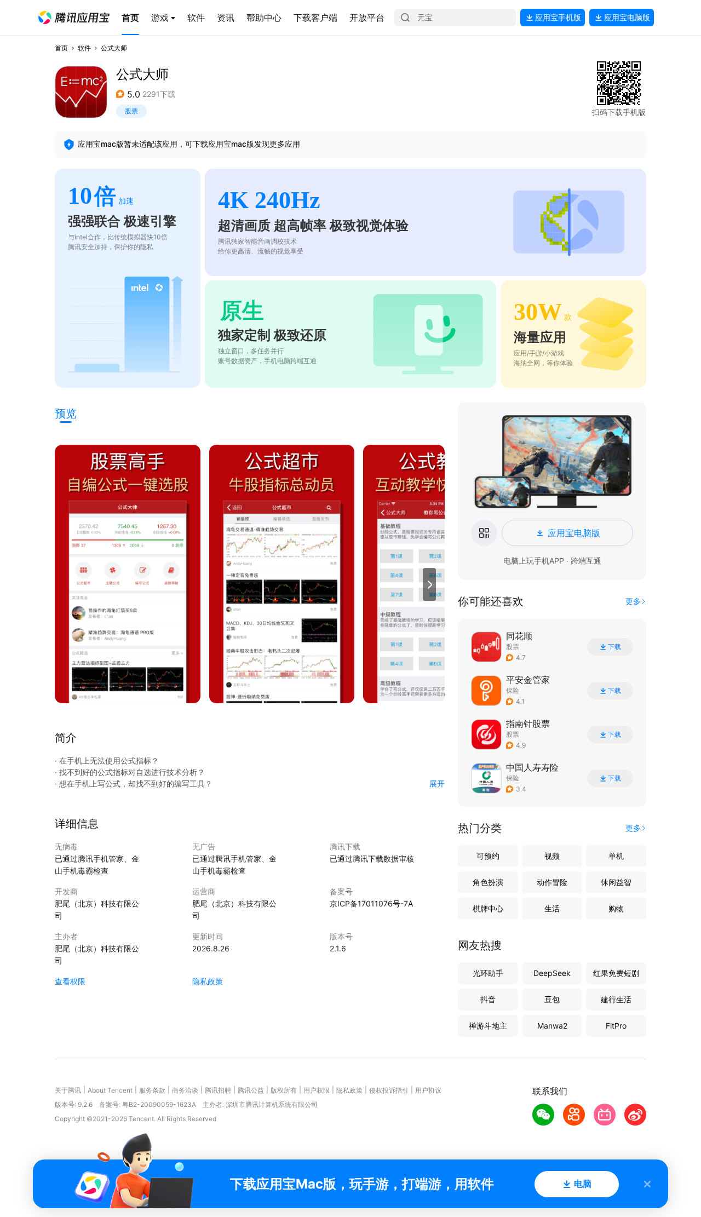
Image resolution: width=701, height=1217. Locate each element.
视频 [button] (552, 855)
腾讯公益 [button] (251, 1090)
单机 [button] (616, 855)
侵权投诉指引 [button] (389, 1090)
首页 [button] (61, 48)
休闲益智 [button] (616, 882)
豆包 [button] (552, 999)
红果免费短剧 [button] (616, 973)
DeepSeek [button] (552, 973)
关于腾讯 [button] (68, 1090)
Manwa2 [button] (552, 1025)
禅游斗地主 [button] (488, 1025)
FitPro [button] (616, 1025)
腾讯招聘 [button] (218, 1090)
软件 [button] (84, 48)
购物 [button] (616, 908)
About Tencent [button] (110, 1090)
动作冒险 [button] (552, 882)
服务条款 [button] (152, 1090)
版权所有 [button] (284, 1090)
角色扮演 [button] (488, 882)
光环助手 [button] (488, 973)
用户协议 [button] (428, 1090)
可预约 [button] (487, 855)
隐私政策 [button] (207, 981)
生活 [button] (552, 908)
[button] (74, 17)
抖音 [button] (488, 999)
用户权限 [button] (316, 1090)
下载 (614, 647)
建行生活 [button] (616, 999)
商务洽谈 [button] (185, 1090)
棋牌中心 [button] (488, 908)
